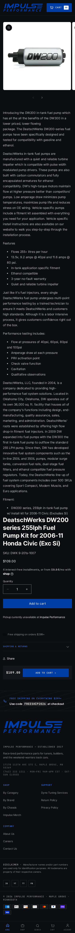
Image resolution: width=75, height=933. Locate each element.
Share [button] (11, 658)
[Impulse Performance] (23, 7)
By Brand (8, 800)
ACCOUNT (67, 930)
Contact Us (10, 848)
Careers (8, 841)
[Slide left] (33, 97)
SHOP (22, 930)
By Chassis (10, 807)
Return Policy (49, 800)
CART (52, 930)
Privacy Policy (49, 807)
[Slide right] (42, 97)
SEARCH (37, 930)
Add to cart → (46, 672)
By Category (11, 792)
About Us (8, 833)
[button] (37, 646)
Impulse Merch (12, 815)
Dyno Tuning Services (54, 792)
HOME (7, 930)
